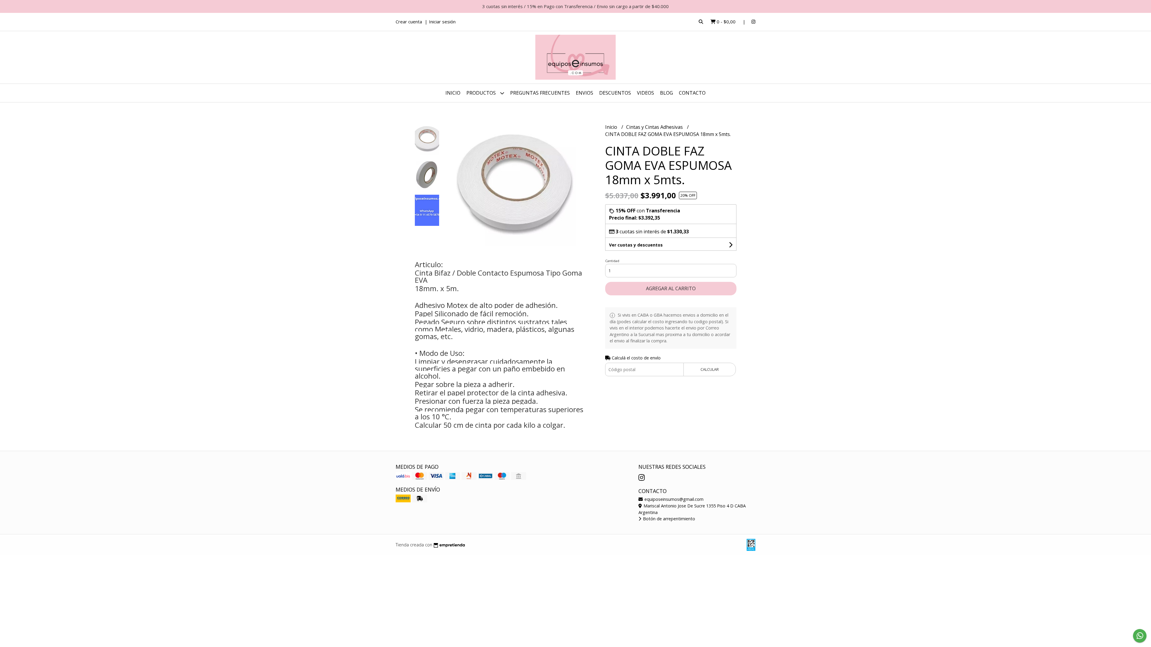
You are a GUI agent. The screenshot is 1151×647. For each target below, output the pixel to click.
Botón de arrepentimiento (668, 518)
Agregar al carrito (671, 288)
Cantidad (612, 261)
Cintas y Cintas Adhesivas (655, 127)
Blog (666, 93)
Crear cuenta (409, 22)
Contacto (692, 93)
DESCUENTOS (615, 93)
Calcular (709, 369)
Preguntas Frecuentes (540, 93)
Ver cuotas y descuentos (636, 245)
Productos (481, 93)
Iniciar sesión (442, 22)
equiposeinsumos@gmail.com (673, 499)
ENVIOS (584, 93)
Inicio (452, 93)
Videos (645, 93)
